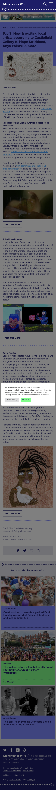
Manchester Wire (14, 4)
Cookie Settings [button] (12, 400)
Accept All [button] (26, 400)
